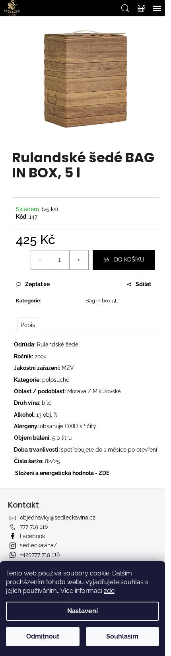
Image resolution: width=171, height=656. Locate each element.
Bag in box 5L (102, 301)
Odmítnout (42, 636)
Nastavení (82, 611)
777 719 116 (34, 526)
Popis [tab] (28, 325)
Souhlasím (122, 636)
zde (109, 590)
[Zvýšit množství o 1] (78, 259)
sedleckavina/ (38, 545)
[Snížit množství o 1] (40, 259)
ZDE (104, 473)
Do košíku (129, 259)
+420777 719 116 (40, 554)
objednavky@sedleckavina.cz (57, 517)
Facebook (32, 536)
